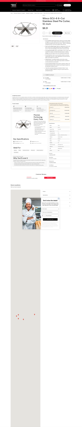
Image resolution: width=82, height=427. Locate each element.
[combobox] (43, 215)
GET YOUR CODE (50, 219)
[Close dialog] (58, 198)
